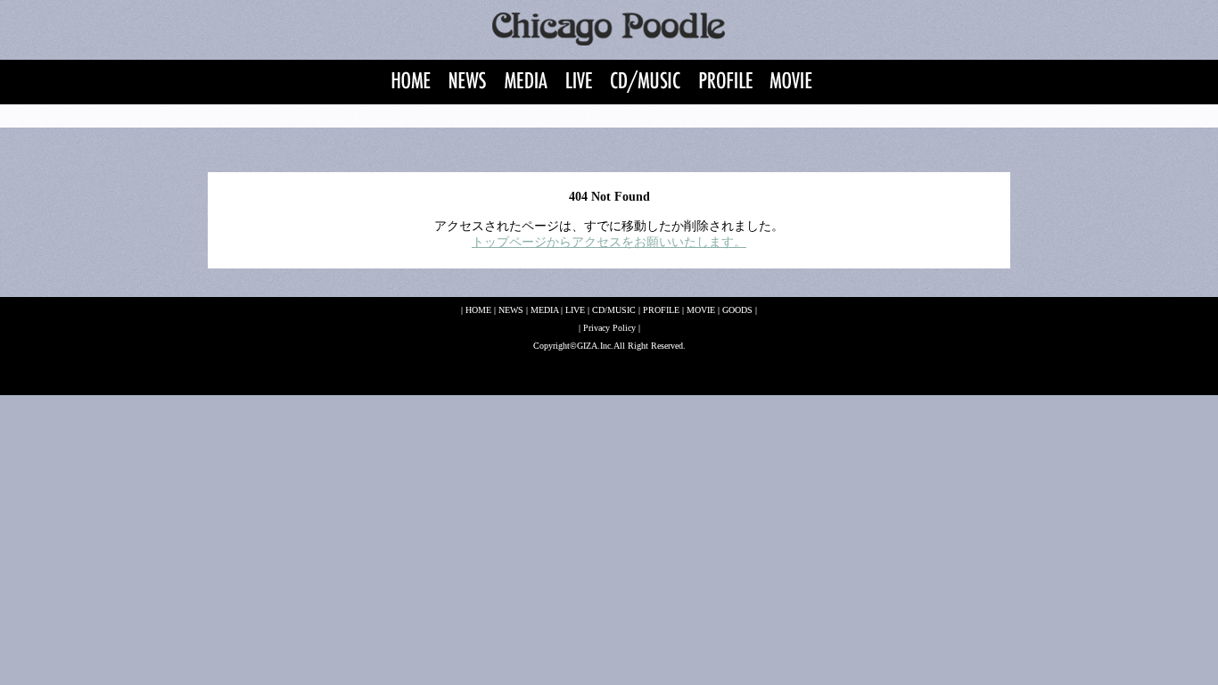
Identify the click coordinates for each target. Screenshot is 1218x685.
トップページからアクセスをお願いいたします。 (609, 242)
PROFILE (661, 310)
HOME (478, 310)
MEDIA (544, 310)
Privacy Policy (609, 328)
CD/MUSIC (614, 310)
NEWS (510, 310)
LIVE (575, 310)
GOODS (737, 310)
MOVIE (701, 310)
